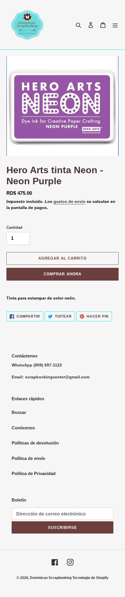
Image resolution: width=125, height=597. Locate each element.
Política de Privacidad (34, 473)
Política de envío (28, 458)
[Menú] (115, 25)
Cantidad (14, 227)
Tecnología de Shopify (90, 578)
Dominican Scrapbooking (51, 578)
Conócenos (23, 427)
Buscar (19, 412)
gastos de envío (69, 201)
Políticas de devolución (35, 442)
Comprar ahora (62, 274)
